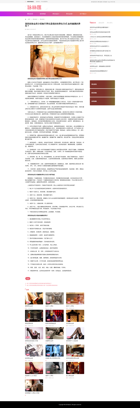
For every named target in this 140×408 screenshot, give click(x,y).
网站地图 (100, 1)
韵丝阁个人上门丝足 (31, 375)
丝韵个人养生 (49, 306)
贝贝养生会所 (70, 323)
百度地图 (105, 1)
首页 (29, 19)
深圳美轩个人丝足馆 (72, 340)
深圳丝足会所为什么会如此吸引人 (99, 46)
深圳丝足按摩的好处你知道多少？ (99, 41)
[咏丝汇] (36, 7)
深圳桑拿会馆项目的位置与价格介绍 (100, 51)
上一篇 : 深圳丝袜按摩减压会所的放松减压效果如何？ (38, 283)
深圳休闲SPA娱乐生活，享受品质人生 (101, 55)
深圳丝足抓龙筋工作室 (31, 340)
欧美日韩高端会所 (51, 323)
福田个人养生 (49, 375)
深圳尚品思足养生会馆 (72, 358)
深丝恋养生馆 (29, 323)
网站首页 (30, 14)
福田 (28, 302)
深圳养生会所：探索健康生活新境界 (100, 66)
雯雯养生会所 (29, 306)
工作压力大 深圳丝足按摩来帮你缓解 (100, 36)
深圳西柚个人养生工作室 (32, 393)
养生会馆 (69, 14)
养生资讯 (42, 19)
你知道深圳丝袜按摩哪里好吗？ (99, 71)
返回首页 (95, 1)
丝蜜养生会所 (49, 340)
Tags (109, 1)
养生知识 (55, 14)
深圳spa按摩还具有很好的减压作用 (100, 32)
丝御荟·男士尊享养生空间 (53, 358)
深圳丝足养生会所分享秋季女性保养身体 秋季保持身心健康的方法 (102, 61)
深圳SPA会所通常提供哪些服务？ (99, 27)
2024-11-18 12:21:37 (31, 29)
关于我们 (83, 14)
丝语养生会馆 (29, 358)
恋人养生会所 (70, 375)
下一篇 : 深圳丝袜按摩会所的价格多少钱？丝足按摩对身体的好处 (41, 285)
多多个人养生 (70, 306)
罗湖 (28, 337)
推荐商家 (43, 14)
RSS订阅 (113, 1)
